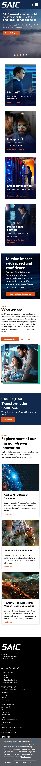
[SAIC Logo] (10, 5)
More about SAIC (10, 339)
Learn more (8, 419)
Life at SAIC (5, 710)
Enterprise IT (6, 677)
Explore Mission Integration (20, 294)
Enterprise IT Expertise (16, 149)
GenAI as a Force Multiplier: (18, 550)
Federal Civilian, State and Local (13, 690)
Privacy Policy (17, 744)
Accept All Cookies (25, 762)
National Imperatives (9, 720)
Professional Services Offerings (16, 241)
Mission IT (5, 675)
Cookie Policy (26, 757)
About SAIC (5, 707)
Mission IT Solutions (15, 103)
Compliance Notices (8, 732)
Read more (8, 514)
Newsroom (5, 715)
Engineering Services (9, 680)
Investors (5, 712)
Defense (4, 692)
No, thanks (8, 762)
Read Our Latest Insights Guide (16, 30)
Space (3, 697)
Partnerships (6, 722)
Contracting (5, 730)
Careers (5, 737)
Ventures (4, 725)
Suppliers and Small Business (11, 727)
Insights (4, 717)
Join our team (26, 339)
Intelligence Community (10, 695)
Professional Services (9, 682)
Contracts (5, 700)
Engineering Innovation (16, 196)
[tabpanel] (20, 33)
